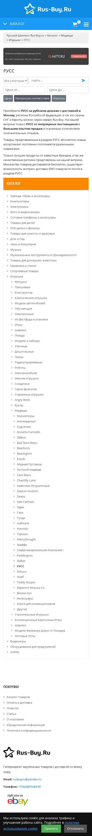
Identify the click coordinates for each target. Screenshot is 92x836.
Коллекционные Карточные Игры (38, 620)
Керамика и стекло (23, 266)
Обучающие (23, 309)
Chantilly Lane (26, 480)
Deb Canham (25, 502)
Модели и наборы (27, 341)
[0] (75, 24)
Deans (21, 496)
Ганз (20, 512)
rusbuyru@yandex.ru (27, 779)
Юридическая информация (26, 725)
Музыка (15, 250)
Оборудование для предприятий (33, 647)
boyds (21, 459)
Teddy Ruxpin (26, 582)
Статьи (11, 714)
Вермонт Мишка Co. (31, 588)
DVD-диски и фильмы (25, 228)
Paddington (25, 555)
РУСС (20, 566)
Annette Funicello (28, 432)
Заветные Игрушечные (33, 486)
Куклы (19, 405)
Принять (51, 828)
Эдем (20, 507)
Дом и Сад (17, 239)
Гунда (21, 518)
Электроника (19, 207)
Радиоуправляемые (28, 362)
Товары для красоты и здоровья (32, 233)
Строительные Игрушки (32, 614)
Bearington (24, 453)
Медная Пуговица (29, 464)
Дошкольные (24, 351)
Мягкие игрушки (26, 378)
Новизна (59, 98)
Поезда (20, 335)
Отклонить (75, 828)
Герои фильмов (26, 389)
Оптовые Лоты (25, 636)
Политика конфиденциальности (29, 730)
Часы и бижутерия (23, 244)
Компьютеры (19, 201)
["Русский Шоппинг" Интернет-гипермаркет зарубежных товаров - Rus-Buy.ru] (47, 6)
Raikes (21, 561)
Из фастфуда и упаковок (31, 319)
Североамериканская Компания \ (40, 550)
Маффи (22, 545)
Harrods (22, 529)
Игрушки (16, 276)
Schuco (22, 571)
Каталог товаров (18, 697)
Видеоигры (18, 641)
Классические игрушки (31, 298)
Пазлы (19, 357)
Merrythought (26, 539)
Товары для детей (22, 223)
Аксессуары (25, 598)
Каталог (14, 184)
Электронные (24, 314)
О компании (15, 719)
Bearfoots (23, 448)
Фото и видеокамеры (25, 212)
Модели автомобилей (30, 303)
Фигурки (21, 282)
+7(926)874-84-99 (29, 787)
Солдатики (22, 384)
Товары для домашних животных (33, 260)
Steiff (20, 577)
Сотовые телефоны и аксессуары (33, 217)
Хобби (14, 652)
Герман (22, 534)
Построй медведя (29, 470)
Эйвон (21, 437)
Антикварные (26, 421)
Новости (13, 708)
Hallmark (23, 523)
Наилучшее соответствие (32, 98)
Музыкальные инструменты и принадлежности (43, 255)
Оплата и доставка (19, 703)
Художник (24, 427)
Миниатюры (25, 416)
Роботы (20, 368)
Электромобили (26, 373)
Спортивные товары (24, 271)
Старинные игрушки (29, 394)
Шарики (20, 330)
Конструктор (24, 292)
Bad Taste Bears (27, 443)
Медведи (21, 410)
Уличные (21, 346)
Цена (8, 98)
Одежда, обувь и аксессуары (30, 196)
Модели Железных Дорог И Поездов (40, 631)
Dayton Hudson (27, 491)
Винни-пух (24, 593)
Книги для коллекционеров (36, 604)
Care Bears (24, 475)
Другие (22, 609)
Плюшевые (22, 287)
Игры (18, 325)
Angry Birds (22, 400)
